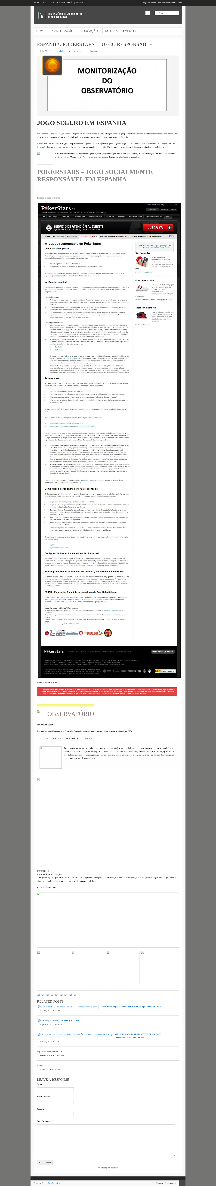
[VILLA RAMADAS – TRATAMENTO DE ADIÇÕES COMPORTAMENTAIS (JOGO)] (74, 1035)
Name (40, 1084)
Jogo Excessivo (54, 1183)
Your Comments (45, 1121)
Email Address (44, 1096)
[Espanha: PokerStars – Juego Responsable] (108, 114)
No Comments (92, 51)
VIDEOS (79, 3)
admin (61, 51)
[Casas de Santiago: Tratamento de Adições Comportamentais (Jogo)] (68, 1007)
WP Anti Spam (113, 1168)
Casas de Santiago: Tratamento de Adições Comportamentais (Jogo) (131, 1006)
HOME (40, 31)
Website (40, 1109)
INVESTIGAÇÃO (41, 3)
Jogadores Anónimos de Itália (50, 1051)
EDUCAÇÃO (88, 31)
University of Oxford (70, 1020)
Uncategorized (76, 51)
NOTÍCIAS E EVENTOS (120, 31)
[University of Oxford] (48, 1021)
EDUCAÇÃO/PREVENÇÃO (62, 3)
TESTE (40, 1065)
